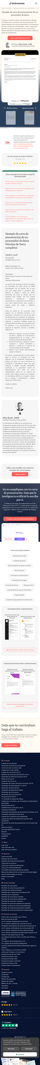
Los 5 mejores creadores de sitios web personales (17, 930)
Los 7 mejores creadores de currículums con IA (16, 923)
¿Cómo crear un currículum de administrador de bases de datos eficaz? (19, 182)
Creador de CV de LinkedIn (10, 770)
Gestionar (28, 1049)
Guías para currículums (8, 863)
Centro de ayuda (6, 856)
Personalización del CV (8, 796)
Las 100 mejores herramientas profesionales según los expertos (18, 946)
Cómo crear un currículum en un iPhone (14, 917)
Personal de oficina (12, 585)
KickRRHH (4, 836)
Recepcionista (28, 585)
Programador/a (19, 595)
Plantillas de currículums (9, 885)
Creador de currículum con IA (10, 772)
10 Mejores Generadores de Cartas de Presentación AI (18, 926)
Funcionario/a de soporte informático (19, 590)
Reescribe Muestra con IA (20, 38)
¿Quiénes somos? (7, 972)
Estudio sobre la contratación (10, 965)
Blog (2, 879)
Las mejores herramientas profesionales (14, 943)
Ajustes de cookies (7, 981)
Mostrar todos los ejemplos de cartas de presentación (20, 705)
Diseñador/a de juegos (19, 580)
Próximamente (6, 834)
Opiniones (4, 988)
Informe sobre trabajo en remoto (11, 874)
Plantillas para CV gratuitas (10, 894)
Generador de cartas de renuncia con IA (14, 776)
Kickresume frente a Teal (9, 963)
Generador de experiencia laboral (12, 790)
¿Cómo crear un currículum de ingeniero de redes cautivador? (19, 211)
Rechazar (11, 1049)
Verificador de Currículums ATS (11, 794)
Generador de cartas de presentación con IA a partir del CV (19, 824)
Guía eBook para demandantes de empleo (15, 870)
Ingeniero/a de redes (19, 556)
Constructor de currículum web (11, 768)
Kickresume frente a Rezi (9, 959)
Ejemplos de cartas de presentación (13, 861)
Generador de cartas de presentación (13, 765)
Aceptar (21, 1054)
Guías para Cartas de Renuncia (11, 867)
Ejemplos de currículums (9, 859)
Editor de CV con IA (7, 779)
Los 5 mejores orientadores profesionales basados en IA (19, 932)
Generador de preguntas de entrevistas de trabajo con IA (19, 812)
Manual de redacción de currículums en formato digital (19, 872)
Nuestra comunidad (7, 876)
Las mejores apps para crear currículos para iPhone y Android (18, 938)
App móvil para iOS (7, 847)
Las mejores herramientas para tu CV (13, 941)
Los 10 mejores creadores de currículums (14, 921)
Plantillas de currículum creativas (12, 901)
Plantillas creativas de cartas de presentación (16, 905)
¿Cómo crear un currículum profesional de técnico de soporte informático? (19, 203)
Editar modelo (20, 474)
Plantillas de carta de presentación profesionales (17, 910)
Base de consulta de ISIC (9, 919)
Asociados (4, 985)
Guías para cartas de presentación (12, 865)
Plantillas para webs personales (11, 890)
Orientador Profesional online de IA (12, 814)
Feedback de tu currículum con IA (12, 807)
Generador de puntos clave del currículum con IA (17, 783)
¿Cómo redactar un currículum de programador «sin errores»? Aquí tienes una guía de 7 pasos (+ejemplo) (19, 219)
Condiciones (5, 977)
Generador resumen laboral (10, 788)
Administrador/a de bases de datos (19, 565)
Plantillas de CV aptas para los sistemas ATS (15, 892)
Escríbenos (4, 974)
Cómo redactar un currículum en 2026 (13, 950)
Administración (19, 570)
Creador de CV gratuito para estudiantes (14, 816)
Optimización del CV (8, 805)
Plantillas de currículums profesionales (13, 899)
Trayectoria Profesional (8, 810)
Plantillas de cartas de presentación (12, 888)
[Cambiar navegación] (36, 3)
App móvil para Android (9, 849)
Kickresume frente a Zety (9, 956)
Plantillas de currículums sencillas (12, 897)
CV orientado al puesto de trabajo (12, 799)
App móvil (4, 845)
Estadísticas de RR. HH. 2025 (10, 954)
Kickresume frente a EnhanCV (10, 961)
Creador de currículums (9, 763)
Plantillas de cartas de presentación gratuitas (16, 903)
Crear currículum (11, 745)
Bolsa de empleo (6, 827)
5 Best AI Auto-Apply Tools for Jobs (12, 934)
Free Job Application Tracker (10, 829)
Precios (3, 838)
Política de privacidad (8, 979)
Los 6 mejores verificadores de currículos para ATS (17, 928)
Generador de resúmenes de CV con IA (13, 785)
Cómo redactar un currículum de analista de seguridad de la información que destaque (19, 196)
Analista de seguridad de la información (19, 599)
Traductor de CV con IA (8, 781)
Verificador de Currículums (10, 792)
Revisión (4, 831)
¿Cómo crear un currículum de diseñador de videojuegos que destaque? (19, 189)
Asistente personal (19, 561)
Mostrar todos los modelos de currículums (20, 650)
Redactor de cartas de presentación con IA (15, 774)
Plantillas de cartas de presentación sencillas (15, 908)
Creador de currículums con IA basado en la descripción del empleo (19, 802)
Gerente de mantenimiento (19, 575)
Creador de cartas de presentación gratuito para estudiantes (17, 820)
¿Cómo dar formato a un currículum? (13, 952)
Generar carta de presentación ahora (20, 519)
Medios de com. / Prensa (9, 983)
